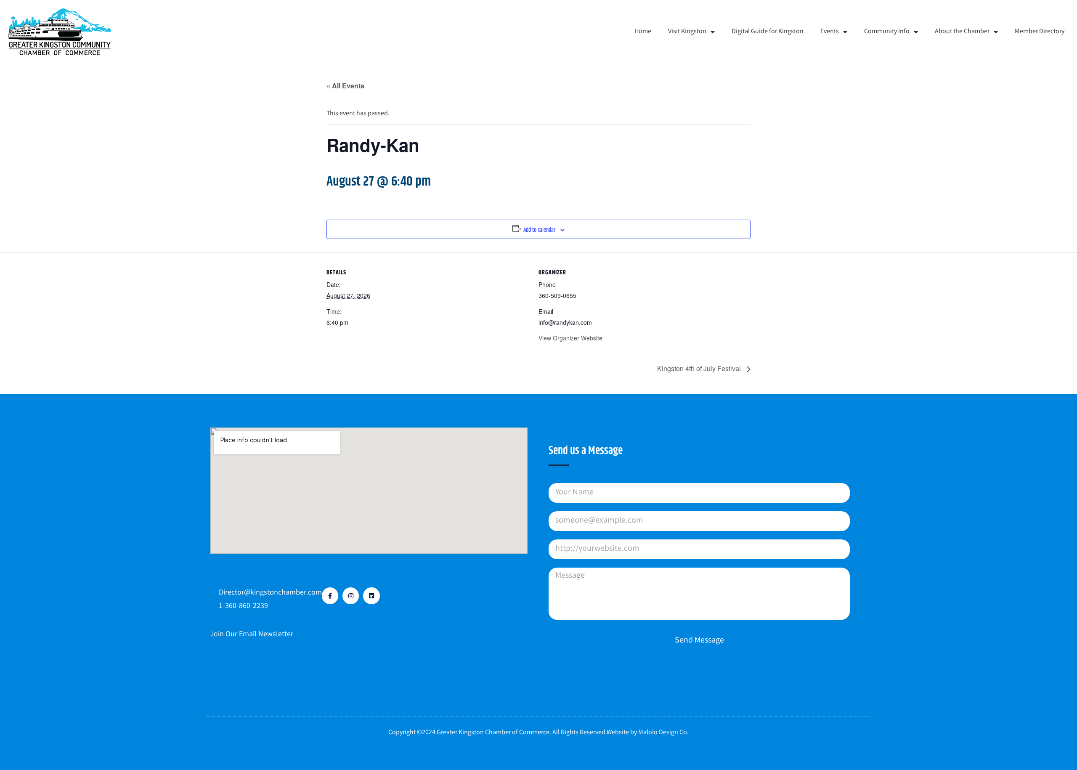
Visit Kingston (687, 32)
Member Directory (1039, 32)
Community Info (887, 32)
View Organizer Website (570, 338)
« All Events (345, 85)
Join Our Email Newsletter (251, 634)
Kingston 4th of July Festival (700, 368)
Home (642, 32)
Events (829, 32)
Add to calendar (539, 230)
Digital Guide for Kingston (768, 32)
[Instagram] (350, 595)
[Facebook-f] (330, 595)
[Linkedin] (371, 595)
